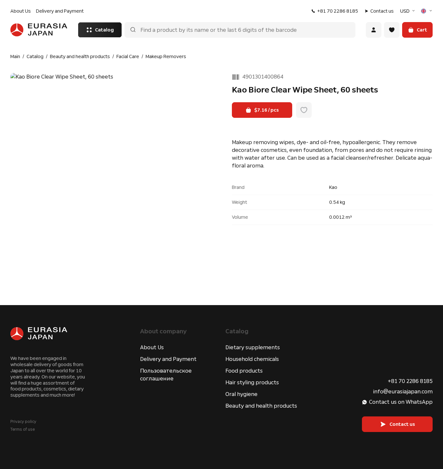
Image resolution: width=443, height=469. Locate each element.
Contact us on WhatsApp (401, 402)
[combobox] (408, 11)
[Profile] (373, 30)
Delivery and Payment (60, 11)
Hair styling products (252, 382)
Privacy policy (23, 421)
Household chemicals (252, 359)
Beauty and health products (261, 405)
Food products (244, 370)
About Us (20, 11)
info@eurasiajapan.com (403, 391)
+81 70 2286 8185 (337, 11)
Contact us (382, 11)
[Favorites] (392, 30)
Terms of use (22, 429)
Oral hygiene (241, 394)
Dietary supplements (252, 347)
